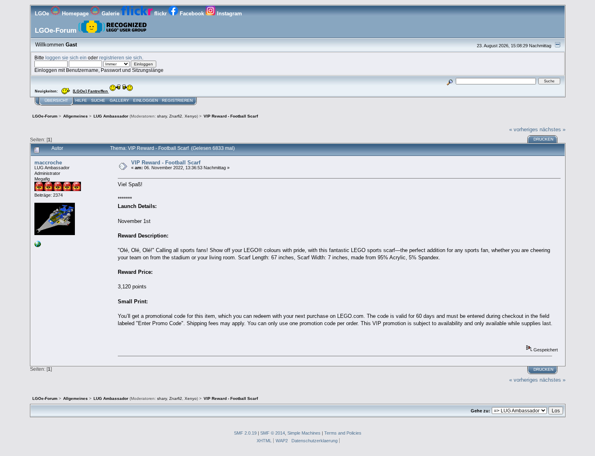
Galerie (110, 14)
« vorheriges (523, 129)
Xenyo (191, 116)
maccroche (48, 163)
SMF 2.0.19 (245, 433)
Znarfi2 (175, 116)
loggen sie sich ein (66, 57)
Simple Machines (304, 433)
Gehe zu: (480, 410)
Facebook (192, 14)
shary (162, 116)
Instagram (228, 14)
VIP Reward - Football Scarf (165, 163)
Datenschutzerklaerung (314, 440)
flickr (160, 14)
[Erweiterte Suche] (449, 81)
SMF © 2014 (272, 433)
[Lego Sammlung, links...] (37, 245)
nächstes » (552, 129)
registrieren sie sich (120, 57)
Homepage (75, 14)
